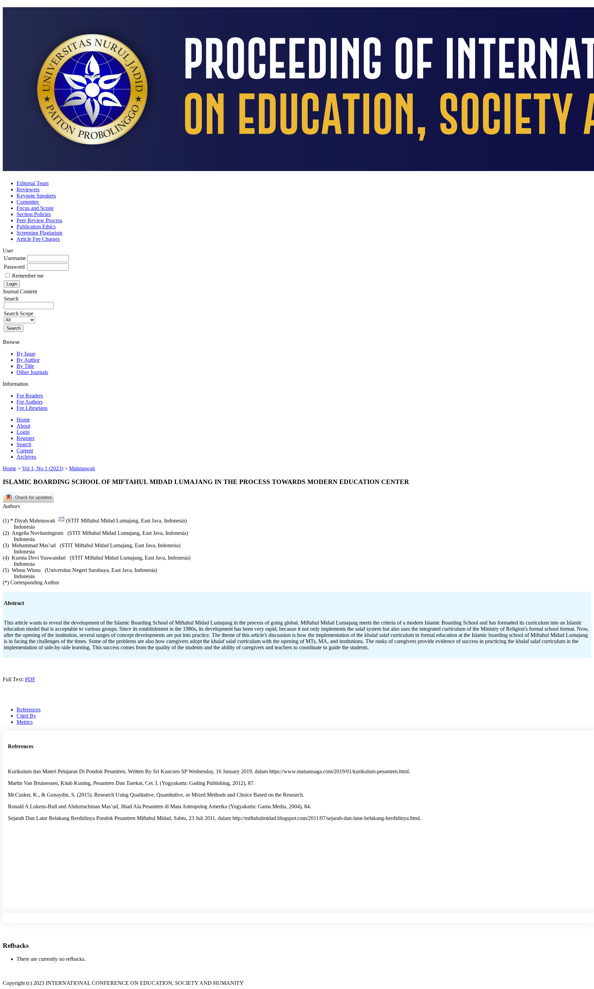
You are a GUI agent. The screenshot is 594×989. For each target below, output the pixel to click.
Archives (26, 457)
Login (23, 432)
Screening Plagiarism (39, 233)
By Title (25, 366)
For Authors (29, 402)
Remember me (28, 276)
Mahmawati (82, 468)
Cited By (26, 716)
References (28, 709)
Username (15, 258)
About (23, 426)
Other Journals (32, 372)
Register (25, 438)
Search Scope (18, 313)
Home (23, 420)
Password (14, 267)
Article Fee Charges (38, 239)
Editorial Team (32, 183)
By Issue (25, 354)
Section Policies (33, 214)
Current (24, 450)
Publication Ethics (36, 226)
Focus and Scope (35, 208)
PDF (30, 679)
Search (23, 444)
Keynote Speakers (36, 196)
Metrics (24, 722)
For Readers (29, 395)
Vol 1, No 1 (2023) (42, 468)
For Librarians (31, 408)
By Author (28, 360)
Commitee (28, 202)
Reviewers (28, 189)
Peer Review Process (39, 220)
